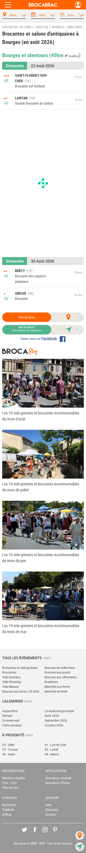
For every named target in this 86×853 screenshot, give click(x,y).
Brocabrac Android (58, 778)
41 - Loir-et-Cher (55, 745)
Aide (48, 805)
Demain (7, 715)
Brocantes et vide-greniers (20, 668)
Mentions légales (13, 778)
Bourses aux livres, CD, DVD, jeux (21, 691)
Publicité (8, 810)
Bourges (58, 27)
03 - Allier (8, 745)
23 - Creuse (9, 749)
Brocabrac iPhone (57, 783)
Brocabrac (9, 805)
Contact (50, 814)
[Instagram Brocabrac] (48, 833)
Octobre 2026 (54, 725)
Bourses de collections (60, 668)
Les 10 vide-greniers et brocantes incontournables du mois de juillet (40, 486)
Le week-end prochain (59, 711)
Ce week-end (10, 720)
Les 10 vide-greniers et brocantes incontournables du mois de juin (40, 557)
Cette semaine (12, 725)
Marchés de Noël (56, 691)
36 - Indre (8, 754)
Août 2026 (52, 715)
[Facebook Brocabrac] (38, 833)
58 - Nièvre (52, 754)
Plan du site (10, 787)
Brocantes (9, 672)
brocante (75, 27)
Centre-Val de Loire (16, 27)
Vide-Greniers (11, 677)
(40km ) (64, 55)
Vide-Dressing (11, 682)
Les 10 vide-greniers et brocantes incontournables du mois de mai (40, 628)
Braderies (51, 682)
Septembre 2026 (56, 720)
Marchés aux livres (57, 686)
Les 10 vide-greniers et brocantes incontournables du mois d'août (40, 415)
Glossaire (51, 810)
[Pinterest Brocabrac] (58, 833)
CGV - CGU (9, 783)
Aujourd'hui (10, 711)
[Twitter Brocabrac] (27, 833)
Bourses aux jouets (58, 672)
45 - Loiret (51, 749)
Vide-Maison (10, 686)
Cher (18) (41, 27)
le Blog (6, 814)
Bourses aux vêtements (61, 677)
